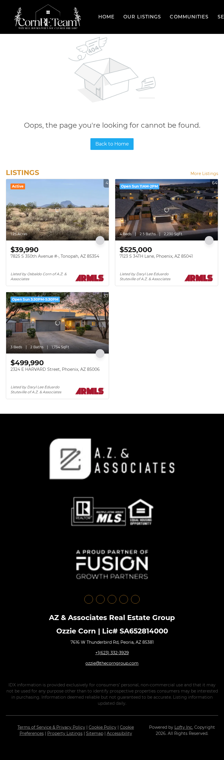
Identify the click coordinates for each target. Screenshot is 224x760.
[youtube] (123, 599)
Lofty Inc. (183, 727)
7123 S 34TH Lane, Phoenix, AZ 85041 (156, 256)
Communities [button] (189, 17)
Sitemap (94, 733)
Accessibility (119, 733)
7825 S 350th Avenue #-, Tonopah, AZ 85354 (54, 256)
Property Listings (65, 733)
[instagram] (112, 599)
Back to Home (112, 144)
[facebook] (88, 599)
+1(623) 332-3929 (112, 652)
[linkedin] (100, 599)
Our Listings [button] (142, 17)
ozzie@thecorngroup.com (112, 663)
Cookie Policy (102, 727)
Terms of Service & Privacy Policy (51, 727)
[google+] (135, 599)
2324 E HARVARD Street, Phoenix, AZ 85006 (55, 369)
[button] (48, 17)
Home (106, 17)
